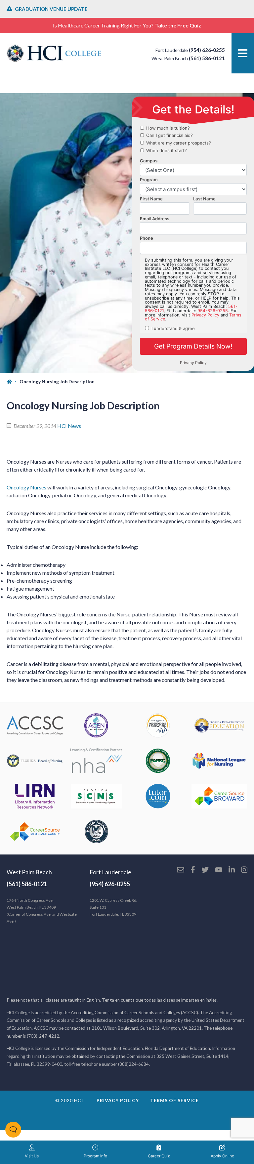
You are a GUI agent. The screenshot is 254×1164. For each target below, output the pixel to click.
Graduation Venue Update (51, 9)
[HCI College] (54, 53)
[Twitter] (205, 870)
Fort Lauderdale (110, 872)
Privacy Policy (118, 1100)
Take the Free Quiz (178, 25)
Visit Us (32, 1155)
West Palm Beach (29, 872)
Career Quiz (159, 1155)
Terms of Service (174, 1100)
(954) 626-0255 (207, 50)
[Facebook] (192, 870)
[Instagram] (244, 870)
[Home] (13, 382)
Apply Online (222, 1155)
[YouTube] (218, 870)
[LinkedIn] (232, 870)
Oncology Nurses (26, 487)
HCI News (69, 426)
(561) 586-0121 (207, 58)
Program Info (95, 1155)
